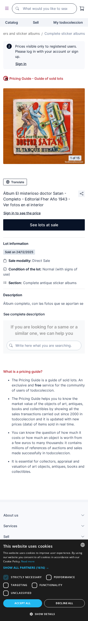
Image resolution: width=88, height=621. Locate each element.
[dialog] (44, 580)
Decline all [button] (64, 603)
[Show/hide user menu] (6, 8)
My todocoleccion (68, 22)
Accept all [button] (23, 603)
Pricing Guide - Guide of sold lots (36, 78)
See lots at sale (44, 225)
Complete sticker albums (64, 33)
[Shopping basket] (82, 8)
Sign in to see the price (22, 213)
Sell (36, 22)
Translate (17, 182)
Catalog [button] (11, 22)
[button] (44, 567)
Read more (28, 561)
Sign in (20, 64)
